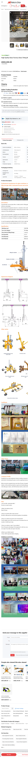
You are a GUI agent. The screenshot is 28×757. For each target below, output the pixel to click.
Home (2, 9)
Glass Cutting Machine (5, 711)
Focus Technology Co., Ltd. (16, 751)
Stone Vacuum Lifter (6, 729)
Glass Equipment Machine (21, 738)
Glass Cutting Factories (20, 735)
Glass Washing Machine (18, 713)
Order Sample (24, 71)
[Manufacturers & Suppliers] (14, 2)
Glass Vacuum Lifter (5, 713)
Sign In (3, 134)
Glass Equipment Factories (7, 735)
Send (12, 655)
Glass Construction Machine (8, 741)
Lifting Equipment (23, 9)
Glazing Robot (16, 715)
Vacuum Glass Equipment (21, 741)
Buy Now (9, 754)
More (2, 747)
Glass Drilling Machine (5, 715)
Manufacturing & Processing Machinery (12, 9)
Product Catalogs (19, 708)
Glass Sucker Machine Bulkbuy (8, 745)
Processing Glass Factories (7, 738)
